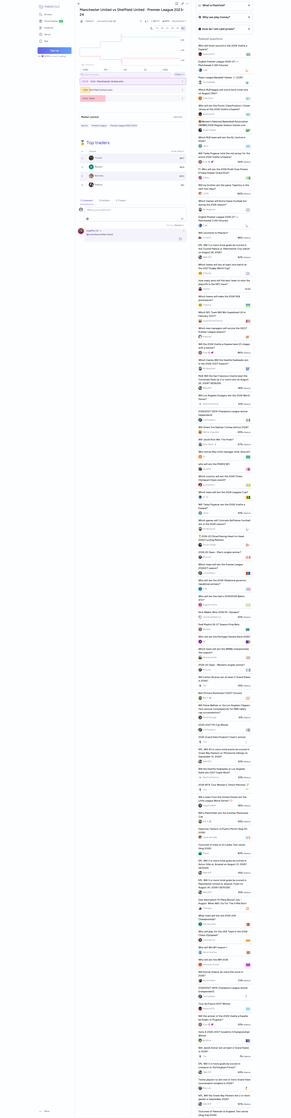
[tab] (87, 200)
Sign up (54, 50)
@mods (90, 234)
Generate (178, 117)
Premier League (99, 125)
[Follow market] (177, 3)
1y (101, 230)
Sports (84, 125)
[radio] (157, 28)
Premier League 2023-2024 (123, 125)
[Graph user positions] (151, 28)
